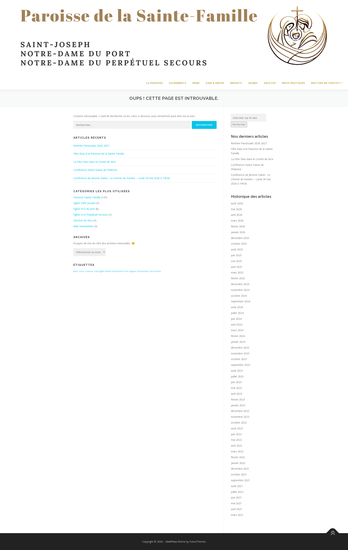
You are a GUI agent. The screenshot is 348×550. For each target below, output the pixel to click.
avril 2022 (236, 445)
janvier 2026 (238, 232)
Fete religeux (130, 271)
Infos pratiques (293, 83)
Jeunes (253, 83)
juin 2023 (236, 382)
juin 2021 (236, 497)
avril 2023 (236, 393)
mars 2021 (237, 515)
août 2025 (237, 249)
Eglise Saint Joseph (84, 203)
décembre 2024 (240, 284)
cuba (96, 271)
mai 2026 (236, 209)
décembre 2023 (240, 347)
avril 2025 (236, 267)
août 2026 (237, 203)
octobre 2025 (239, 243)
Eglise (101, 271)
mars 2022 (237, 451)
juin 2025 (236, 255)
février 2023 (238, 399)
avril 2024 (236, 324)
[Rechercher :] (132, 125)
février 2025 (238, 278)
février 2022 (238, 457)
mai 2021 (236, 503)
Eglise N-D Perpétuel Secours (90, 214)
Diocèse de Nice (83, 220)
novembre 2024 (240, 290)
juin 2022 (236, 434)
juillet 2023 (237, 376)
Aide (75, 271)
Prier (196, 83)
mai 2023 (236, 388)
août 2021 (237, 486)
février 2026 (238, 226)
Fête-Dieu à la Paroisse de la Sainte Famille (98, 153)
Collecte (89, 271)
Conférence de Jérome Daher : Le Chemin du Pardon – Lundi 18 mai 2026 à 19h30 (121, 178)
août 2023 (237, 370)
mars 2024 (237, 330)
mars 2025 (237, 272)
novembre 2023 (240, 353)
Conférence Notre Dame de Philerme (95, 170)
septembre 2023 (240, 365)
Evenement (117, 271)
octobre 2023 (239, 359)
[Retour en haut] (332, 533)
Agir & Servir (215, 83)
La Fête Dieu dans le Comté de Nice (94, 161)
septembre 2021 (240, 480)
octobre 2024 (239, 295)
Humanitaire (143, 271)
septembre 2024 (240, 301)
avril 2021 (236, 509)
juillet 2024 (237, 313)
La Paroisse (154, 83)
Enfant (108, 271)
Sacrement (155, 271)
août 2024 (237, 307)
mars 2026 (237, 220)
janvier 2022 (238, 463)
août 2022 (237, 428)
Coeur (81, 271)
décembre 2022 (240, 411)
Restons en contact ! (327, 83)
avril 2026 (236, 214)
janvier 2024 (238, 342)
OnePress (171, 541)
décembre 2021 (240, 468)
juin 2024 (236, 318)
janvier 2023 (238, 405)
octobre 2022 (239, 422)
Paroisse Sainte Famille (87, 197)
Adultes (270, 83)
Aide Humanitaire (83, 226)
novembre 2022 (240, 416)
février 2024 (238, 336)
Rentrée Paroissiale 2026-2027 (91, 145)
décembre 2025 (240, 238)
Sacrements (177, 83)
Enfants (236, 83)
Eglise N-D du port (84, 208)
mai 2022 (236, 439)
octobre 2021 (239, 474)
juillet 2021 (237, 492)
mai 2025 (236, 261)
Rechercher (239, 124)
